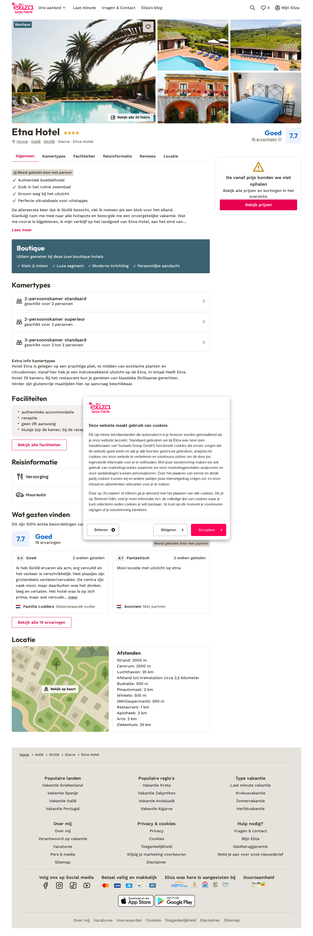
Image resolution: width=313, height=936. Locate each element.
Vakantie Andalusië (157, 801)
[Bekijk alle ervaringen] (276, 136)
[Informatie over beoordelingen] (280, 139)
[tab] (25, 156)
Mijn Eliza (250, 838)
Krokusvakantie (250, 793)
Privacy (156, 831)
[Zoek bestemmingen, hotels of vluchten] (252, 8)
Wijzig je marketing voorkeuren (156, 854)
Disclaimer (156, 862)
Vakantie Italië (62, 801)
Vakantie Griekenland (62, 785)
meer (73, 597)
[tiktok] (73, 888)
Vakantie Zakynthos (156, 793)
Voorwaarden (129, 920)
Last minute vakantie (250, 785)
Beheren (101, 530)
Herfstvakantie (250, 808)
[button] (84, 71)
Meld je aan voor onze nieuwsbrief (250, 854)
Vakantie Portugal (63, 808)
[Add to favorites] (148, 26)
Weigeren (168, 530)
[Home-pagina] (23, 7)
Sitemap (62, 862)
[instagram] (59, 888)
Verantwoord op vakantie (62, 838)
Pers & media (62, 854)
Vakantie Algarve (156, 808)
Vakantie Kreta (157, 785)
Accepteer (207, 530)
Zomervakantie (250, 801)
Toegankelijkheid (156, 846)
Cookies (156, 838)
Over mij (63, 831)
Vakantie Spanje (62, 793)
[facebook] (46, 888)
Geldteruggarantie (250, 846)
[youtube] (87, 888)
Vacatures (62, 846)
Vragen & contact (250, 831)
